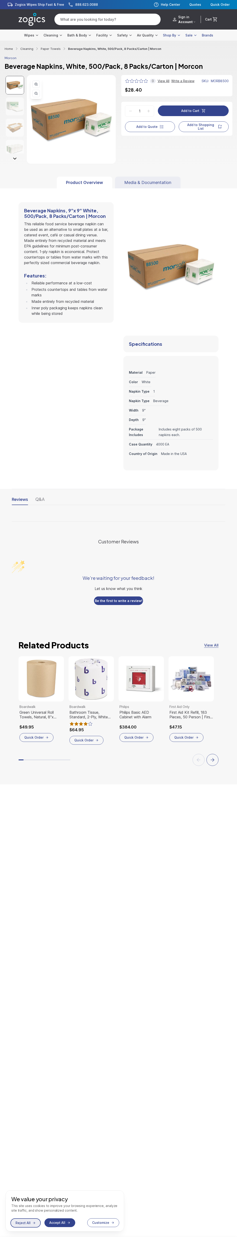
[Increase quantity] (148, 111)
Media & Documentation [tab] (147, 182)
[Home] (32, 19)
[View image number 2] (15, 106)
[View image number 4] (15, 149)
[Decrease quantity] (130, 111)
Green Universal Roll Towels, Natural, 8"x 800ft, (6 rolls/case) (36, 714)
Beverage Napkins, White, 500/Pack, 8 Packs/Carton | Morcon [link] (114, 49)
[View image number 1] (15, 85)
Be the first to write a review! (118, 601)
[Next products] (212, 760)
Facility (102, 35)
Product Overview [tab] (84, 182)
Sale (189, 35)
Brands (207, 35)
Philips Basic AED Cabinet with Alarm (135, 714)
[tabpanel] (118, 329)
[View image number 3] (15, 127)
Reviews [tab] (20, 499)
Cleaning (51, 35)
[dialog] (65, 1210)
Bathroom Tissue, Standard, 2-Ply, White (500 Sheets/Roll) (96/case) (88, 714)
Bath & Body (77, 35)
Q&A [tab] (40, 499)
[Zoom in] (36, 84)
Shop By (169, 35)
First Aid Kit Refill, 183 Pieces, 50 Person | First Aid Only (190, 714)
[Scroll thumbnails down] (15, 158)
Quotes (195, 4)
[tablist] (119, 182)
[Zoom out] (36, 93)
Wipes (29, 35)
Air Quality (145, 35)
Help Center (170, 4)
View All (211, 645)
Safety (122, 35)
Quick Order (220, 4)
